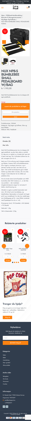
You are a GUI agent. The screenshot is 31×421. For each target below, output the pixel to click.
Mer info (6, 145)
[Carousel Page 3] (16, 262)
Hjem (3, 15)
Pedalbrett (13, 130)
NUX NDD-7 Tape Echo (7, 249)
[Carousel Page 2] (14, 262)
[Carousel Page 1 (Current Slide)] (12, 262)
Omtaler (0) (7, 141)
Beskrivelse (6, 137)
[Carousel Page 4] (18, 262)
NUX (8, 130)
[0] (27, 8)
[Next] (27, 42)
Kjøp (8, 260)
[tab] (15, 137)
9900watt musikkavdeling (14, 15)
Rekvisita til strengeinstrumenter (11, 17)
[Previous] (4, 42)
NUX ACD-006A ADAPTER (23, 249)
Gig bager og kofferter (8, 19)
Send (15, 117)
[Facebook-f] (4, 406)
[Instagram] (7, 406)
